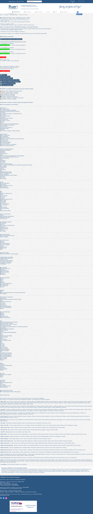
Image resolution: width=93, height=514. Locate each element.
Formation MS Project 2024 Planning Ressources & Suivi (13, 41)
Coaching (27, 11)
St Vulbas (9, 407)
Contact (12, 13)
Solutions (39, 11)
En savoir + (64, 11)
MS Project (72, 1)
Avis (48, 11)
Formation (16, 11)
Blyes (16, 407)
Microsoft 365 (81, 1)
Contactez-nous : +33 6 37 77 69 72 (16, 1)
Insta (55, 11)
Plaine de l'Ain (25, 407)
